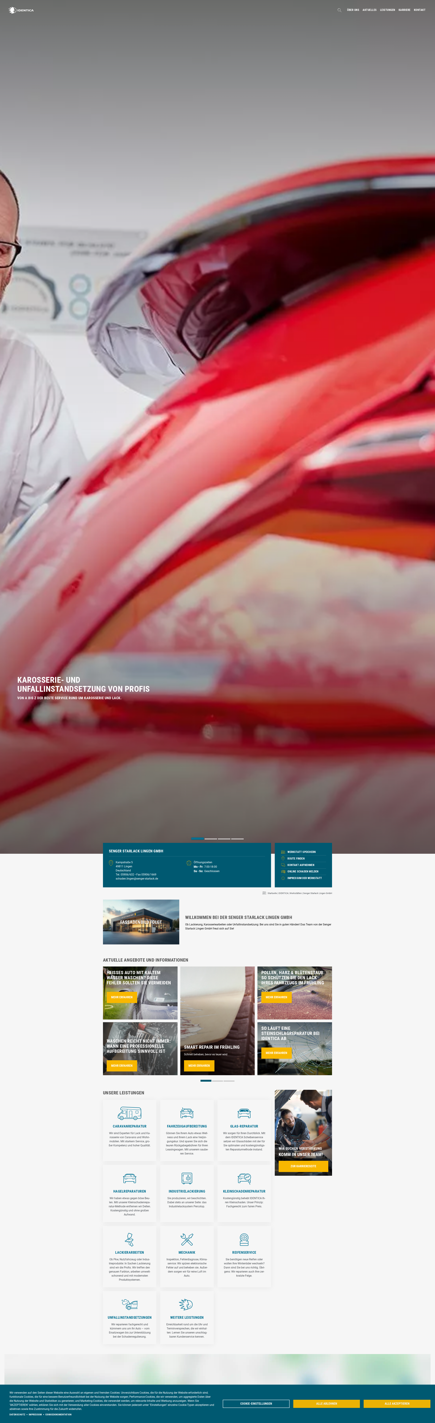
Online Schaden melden (303, 871)
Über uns (353, 10)
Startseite (272, 893)
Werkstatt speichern (302, 852)
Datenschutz (17, 1414)
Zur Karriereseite (303, 1166)
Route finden (296, 858)
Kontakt (420, 10)
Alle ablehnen (326, 1403)
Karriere (405, 10)
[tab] (197, 839)
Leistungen (387, 10)
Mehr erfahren (122, 997)
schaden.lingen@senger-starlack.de (137, 878)
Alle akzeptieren (397, 1403)
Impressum (35, 1414)
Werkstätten (296, 893)
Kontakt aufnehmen (301, 865)
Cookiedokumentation (58, 1414)
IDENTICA (283, 893)
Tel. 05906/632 (125, 874)
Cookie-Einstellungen (256, 1403)
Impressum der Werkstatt (305, 878)
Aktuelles (370, 10)
